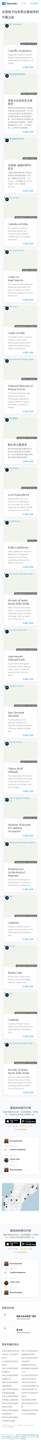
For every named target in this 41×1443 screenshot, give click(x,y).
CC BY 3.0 (33, 158)
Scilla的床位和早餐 (28, 1414)
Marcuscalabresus (21, 217)
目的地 (24, 1435)
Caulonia (13, 922)
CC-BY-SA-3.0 (32, 593)
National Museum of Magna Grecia (20, 387)
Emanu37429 (28, 818)
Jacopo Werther (22, 649)
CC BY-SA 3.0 (32, 94)
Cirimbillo (26, 270)
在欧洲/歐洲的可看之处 (10, 1351)
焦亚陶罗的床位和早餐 (29, 1410)
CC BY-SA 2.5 (32, 379)
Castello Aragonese (20, 50)
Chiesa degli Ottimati (15, 770)
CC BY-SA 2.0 (32, 966)
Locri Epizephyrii (18, 494)
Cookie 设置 (15, 1437)
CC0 (34, 818)
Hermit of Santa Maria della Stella (18, 602)
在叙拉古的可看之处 (28, 1379)
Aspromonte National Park (16, 658)
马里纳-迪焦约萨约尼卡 (19, 166)
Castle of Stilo (16, 333)
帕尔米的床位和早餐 (28, 1400)
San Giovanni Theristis (16, 714)
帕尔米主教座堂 (17, 444)
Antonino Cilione (21, 966)
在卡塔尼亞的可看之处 (29, 1375)
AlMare (24, 379)
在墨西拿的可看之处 (28, 1365)
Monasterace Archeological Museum (16, 872)
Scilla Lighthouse (18, 547)
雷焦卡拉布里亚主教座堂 (20, 102)
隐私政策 (8, 1437)
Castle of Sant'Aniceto (15, 278)
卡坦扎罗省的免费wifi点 (30, 1386)
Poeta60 (26, 158)
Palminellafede (22, 438)
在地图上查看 (28, 67)
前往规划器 (34, 3)
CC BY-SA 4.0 (32, 217)
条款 (28, 1435)
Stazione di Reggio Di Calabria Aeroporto (19, 828)
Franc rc (23, 44)
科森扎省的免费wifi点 (29, 1389)
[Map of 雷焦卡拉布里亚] (20, 1197)
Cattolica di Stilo (18, 224)
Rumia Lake (15, 972)
